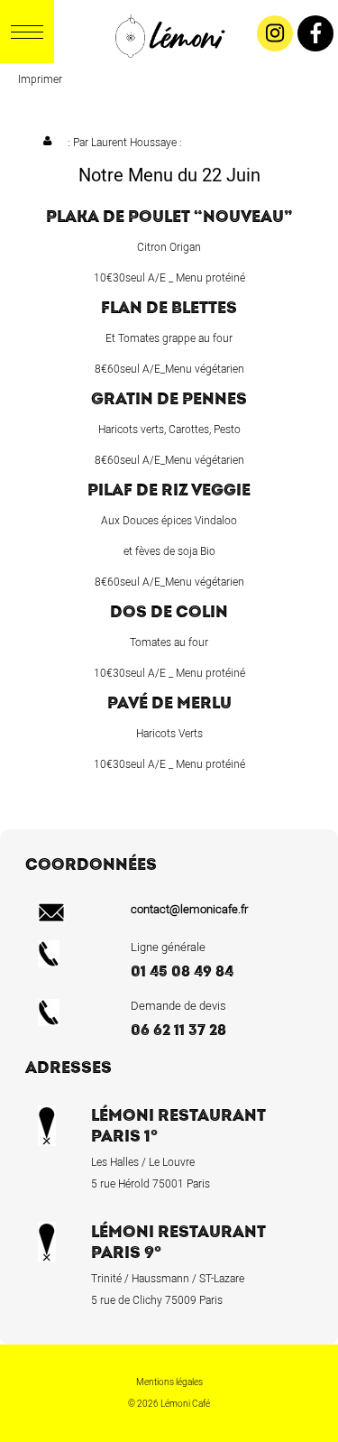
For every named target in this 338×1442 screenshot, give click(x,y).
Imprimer (40, 79)
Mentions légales (169, 1382)
